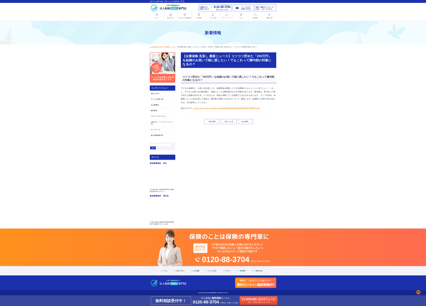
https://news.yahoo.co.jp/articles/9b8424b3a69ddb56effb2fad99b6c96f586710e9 (227, 108)
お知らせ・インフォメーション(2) (162, 123)
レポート (228, 271)
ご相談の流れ (258, 271)
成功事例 (242, 271)
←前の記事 (211, 121)
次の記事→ (245, 121)
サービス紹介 (212, 271)
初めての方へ (155, 93)
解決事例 (154, 110)
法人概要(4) (155, 105)
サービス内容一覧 (157, 99)
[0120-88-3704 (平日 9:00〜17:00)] (213, 231)
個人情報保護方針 (157, 135)
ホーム (165, 271)
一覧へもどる (228, 121)
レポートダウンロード (158, 116)
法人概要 (196, 271)
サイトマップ (155, 129)
